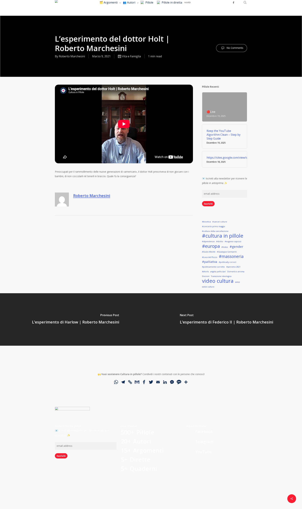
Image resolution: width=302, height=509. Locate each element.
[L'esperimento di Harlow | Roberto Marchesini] (75, 319)
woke (237, 282)
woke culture (208, 287)
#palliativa (209, 262)
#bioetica (206, 221)
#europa (211, 246)
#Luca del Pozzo (209, 257)
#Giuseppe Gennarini (227, 252)
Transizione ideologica (221, 276)
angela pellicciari (218, 271)
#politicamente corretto (213, 267)
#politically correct (227, 262)
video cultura (217, 281)
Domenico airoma (235, 271)
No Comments (234, 47)
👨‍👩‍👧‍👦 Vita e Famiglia (129, 56)
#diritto (219, 241)
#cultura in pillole (222, 235)
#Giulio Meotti (208, 252)
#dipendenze (208, 241)
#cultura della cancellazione (215, 231)
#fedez (224, 247)
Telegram (204, 441)
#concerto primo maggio (213, 226)
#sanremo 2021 (233, 267)
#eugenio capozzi (233, 241)
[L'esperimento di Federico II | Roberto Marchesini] (226, 319)
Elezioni (205, 276)
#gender (236, 246)
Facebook (204, 431)
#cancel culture (219, 221)
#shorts (205, 271)
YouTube (203, 451)
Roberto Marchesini (72, 56)
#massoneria (231, 256)
